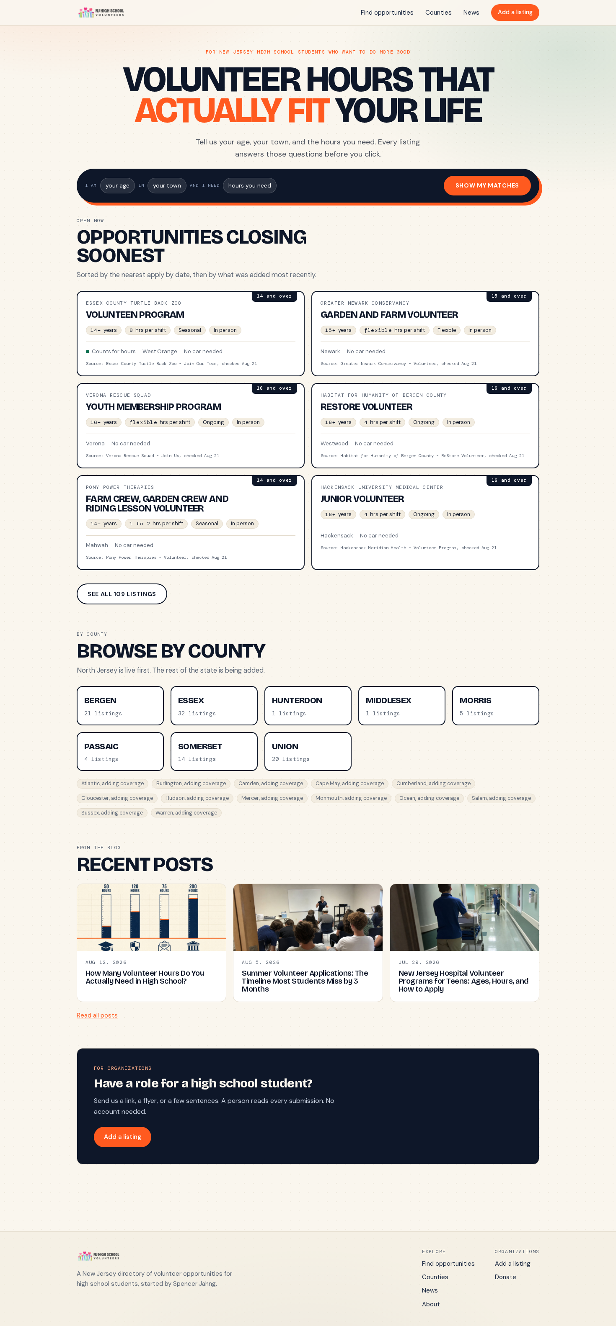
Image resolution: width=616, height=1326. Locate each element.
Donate (505, 1277)
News (471, 12)
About (431, 1304)
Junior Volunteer (362, 498)
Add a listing (515, 12)
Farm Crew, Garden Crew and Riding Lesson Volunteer (157, 503)
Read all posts (97, 1015)
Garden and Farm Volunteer (389, 314)
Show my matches (488, 185)
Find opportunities (387, 12)
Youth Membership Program (153, 406)
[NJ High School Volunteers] (101, 12)
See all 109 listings (122, 594)
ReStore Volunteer (367, 406)
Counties (438, 12)
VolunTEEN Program (135, 314)
